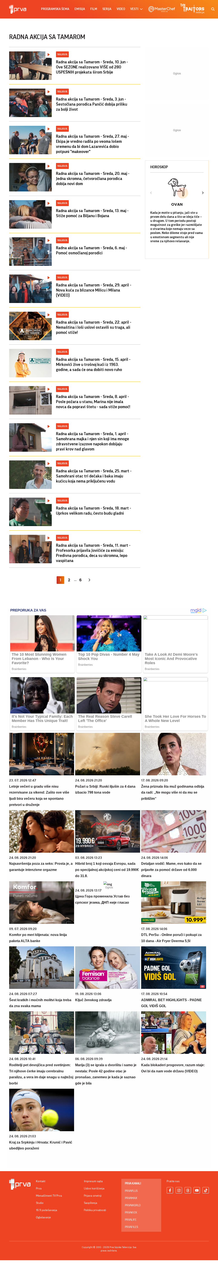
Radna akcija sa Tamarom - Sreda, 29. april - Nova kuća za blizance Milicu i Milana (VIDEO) (93, 290)
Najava (62, 54)
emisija (80, 9)
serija (106, 9)
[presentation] (151, 193)
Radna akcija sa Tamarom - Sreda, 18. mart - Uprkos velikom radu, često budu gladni (93, 510)
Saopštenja (90, 1203)
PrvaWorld (133, 1205)
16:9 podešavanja (46, 1210)
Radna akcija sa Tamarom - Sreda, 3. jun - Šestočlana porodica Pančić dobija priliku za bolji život (91, 104)
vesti (134, 9)
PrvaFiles (131, 1227)
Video (121, 9)
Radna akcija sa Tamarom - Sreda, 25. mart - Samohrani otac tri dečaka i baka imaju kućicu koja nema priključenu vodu (94, 476)
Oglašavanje (43, 1217)
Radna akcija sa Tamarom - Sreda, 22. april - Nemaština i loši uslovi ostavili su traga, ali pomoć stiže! (93, 327)
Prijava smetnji (93, 1195)
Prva (39, 1188)
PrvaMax (131, 1198)
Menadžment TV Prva (49, 1195)
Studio (39, 1203)
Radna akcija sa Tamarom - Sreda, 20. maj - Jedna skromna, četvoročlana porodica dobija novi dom (92, 178)
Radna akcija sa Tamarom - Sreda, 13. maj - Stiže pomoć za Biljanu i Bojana (92, 213)
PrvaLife (130, 1219)
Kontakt (40, 1181)
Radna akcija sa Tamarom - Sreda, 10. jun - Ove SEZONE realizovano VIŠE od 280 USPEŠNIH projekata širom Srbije (92, 67)
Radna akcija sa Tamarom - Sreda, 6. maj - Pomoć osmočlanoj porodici (91, 250)
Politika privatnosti (95, 1210)
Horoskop (159, 167)
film (93, 9)
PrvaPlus (131, 1190)
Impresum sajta (93, 1181)
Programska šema (55, 9)
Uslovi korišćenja (94, 1188)
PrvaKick (131, 1212)
